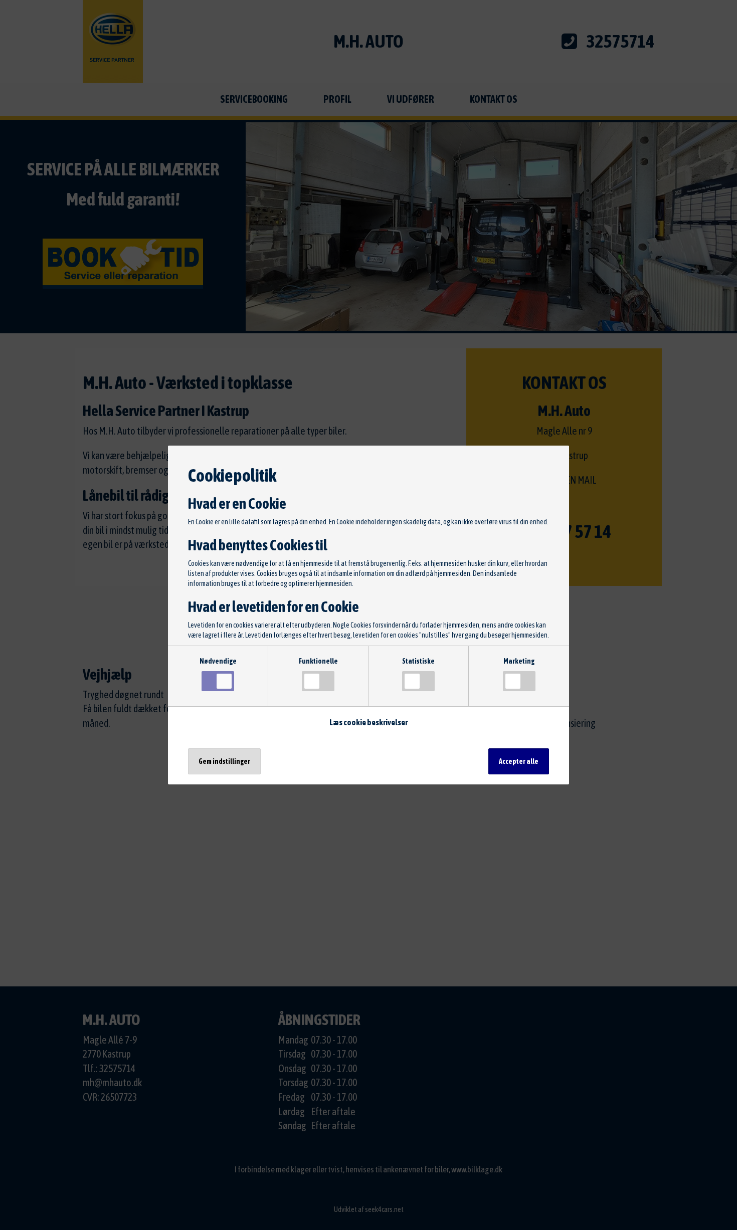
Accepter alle (518, 761)
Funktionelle (318, 661)
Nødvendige (218, 661)
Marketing (518, 661)
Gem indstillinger (224, 761)
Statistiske (418, 661)
